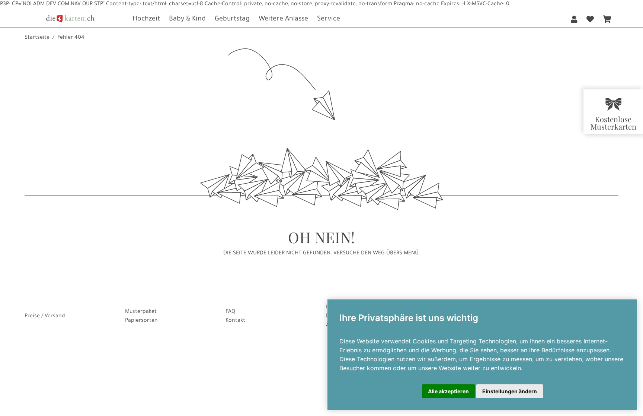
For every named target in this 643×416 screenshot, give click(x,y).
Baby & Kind (187, 19)
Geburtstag (232, 19)
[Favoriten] (590, 18)
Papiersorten (141, 321)
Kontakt (235, 321)
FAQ (230, 312)
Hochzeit (146, 19)
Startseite (37, 38)
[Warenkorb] (606, 18)
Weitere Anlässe (283, 19)
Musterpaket (141, 312)
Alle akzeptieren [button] (448, 391)
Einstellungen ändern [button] (509, 391)
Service (328, 19)
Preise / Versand (45, 317)
